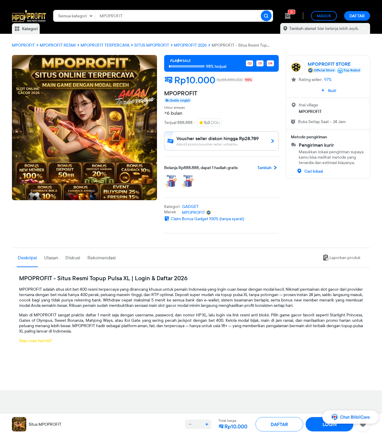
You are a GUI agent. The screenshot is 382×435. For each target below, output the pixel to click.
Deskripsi (27, 258)
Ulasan (51, 258)
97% (328, 79)
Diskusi (72, 258)
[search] (266, 15)
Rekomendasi (101, 258)
